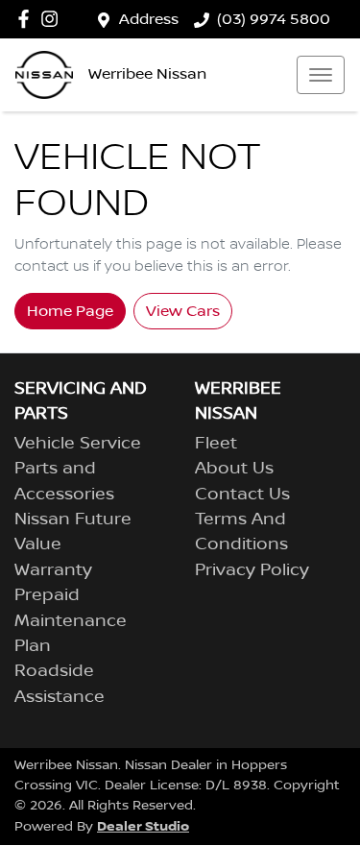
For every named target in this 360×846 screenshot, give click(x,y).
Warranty (53, 570)
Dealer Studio (143, 826)
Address (149, 19)
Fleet (216, 443)
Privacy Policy (252, 570)
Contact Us (242, 494)
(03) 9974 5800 (273, 19)
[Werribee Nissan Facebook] (27, 19)
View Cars (183, 311)
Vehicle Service (77, 443)
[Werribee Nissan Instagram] (53, 19)
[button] (321, 75)
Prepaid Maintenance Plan (70, 621)
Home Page (70, 311)
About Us (234, 468)
